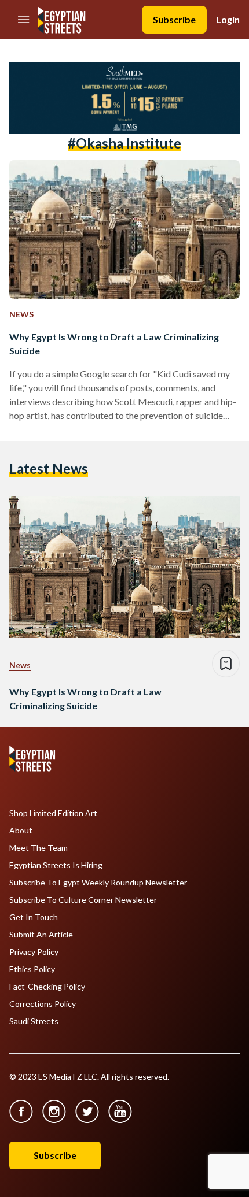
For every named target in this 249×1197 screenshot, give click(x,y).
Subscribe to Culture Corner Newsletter (83, 900)
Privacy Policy (33, 952)
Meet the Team (38, 848)
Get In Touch (33, 917)
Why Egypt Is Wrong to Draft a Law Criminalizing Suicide (114, 343)
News (21, 314)
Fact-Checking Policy (47, 986)
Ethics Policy (32, 969)
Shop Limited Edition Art (53, 813)
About (20, 830)
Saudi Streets (33, 1021)
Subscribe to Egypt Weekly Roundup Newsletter (98, 882)
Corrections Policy (42, 1004)
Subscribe (174, 19)
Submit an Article (41, 934)
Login (228, 19)
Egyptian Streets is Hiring (55, 865)
